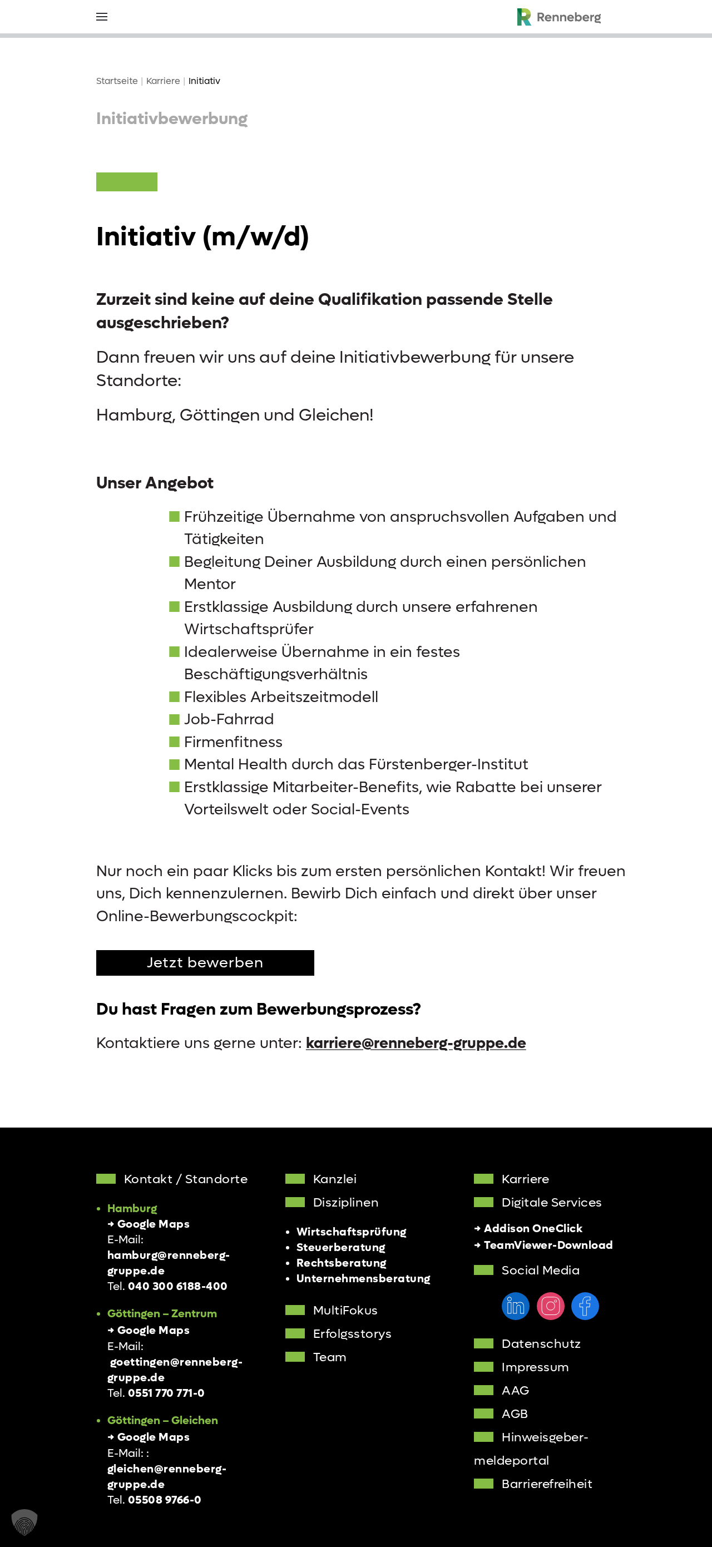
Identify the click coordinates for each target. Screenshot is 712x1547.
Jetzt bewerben (205, 962)
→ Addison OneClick (528, 1229)
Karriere (525, 1179)
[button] (101, 17)
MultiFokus (345, 1310)
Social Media (541, 1270)
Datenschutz (541, 1344)
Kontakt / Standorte (186, 1179)
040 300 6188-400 (178, 1286)
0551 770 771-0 (166, 1393)
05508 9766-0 (165, 1500)
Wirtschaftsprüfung (351, 1232)
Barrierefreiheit (547, 1484)
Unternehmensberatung (363, 1279)
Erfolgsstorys (352, 1334)
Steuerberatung (340, 1247)
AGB (515, 1414)
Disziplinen (346, 1202)
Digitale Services (552, 1202)
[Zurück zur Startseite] (559, 17)
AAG (516, 1390)
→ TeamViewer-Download (544, 1245)
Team (330, 1357)
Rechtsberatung (341, 1263)
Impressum (536, 1367)
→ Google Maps (148, 1224)
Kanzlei (335, 1179)
